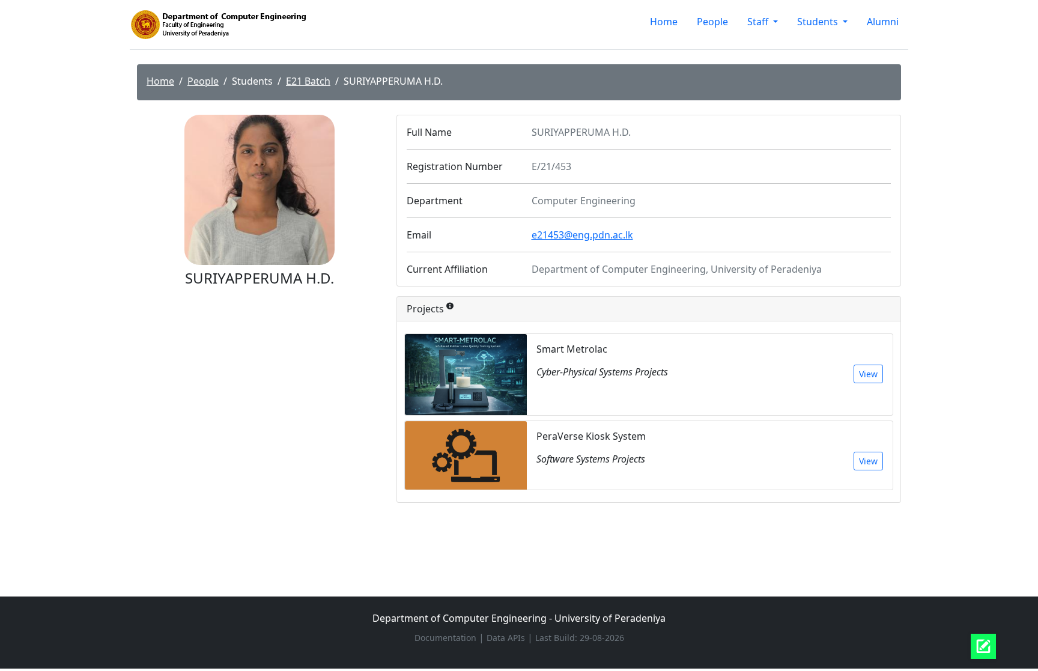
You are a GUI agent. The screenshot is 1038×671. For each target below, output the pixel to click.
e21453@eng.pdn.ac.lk (582, 234)
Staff (759, 21)
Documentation (446, 637)
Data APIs (507, 637)
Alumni (883, 21)
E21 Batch (308, 81)
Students (818, 21)
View (868, 374)
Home (664, 21)
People (712, 21)
